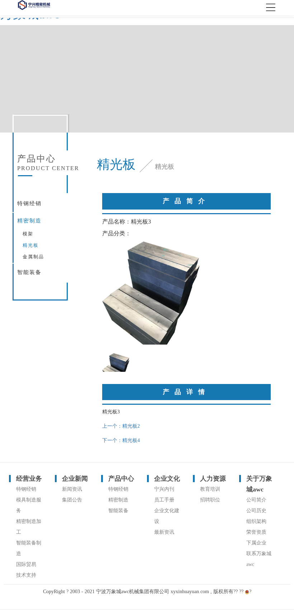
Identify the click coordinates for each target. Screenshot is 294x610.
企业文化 (167, 478)
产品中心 (121, 478)
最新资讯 (164, 532)
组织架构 (256, 521)
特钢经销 (29, 203)
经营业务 (29, 478)
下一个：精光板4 (121, 440)
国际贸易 (26, 564)
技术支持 (26, 575)
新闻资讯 (72, 489)
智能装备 (29, 272)
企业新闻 (75, 478)
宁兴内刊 (164, 489)
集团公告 (72, 500)
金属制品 (33, 256)
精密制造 (29, 221)
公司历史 (256, 510)
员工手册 (164, 500)
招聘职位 (210, 500)
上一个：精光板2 (121, 426)
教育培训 (210, 489)
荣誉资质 (256, 532)
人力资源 (213, 478)
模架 (28, 233)
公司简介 (256, 500)
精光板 (31, 245)
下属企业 (256, 543)
